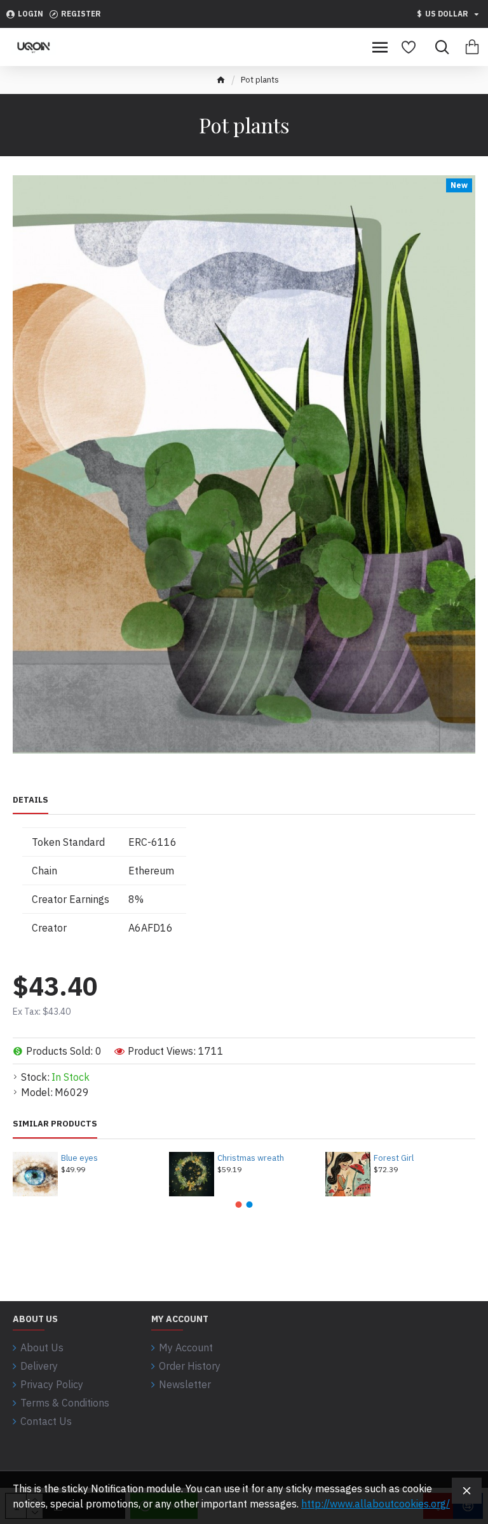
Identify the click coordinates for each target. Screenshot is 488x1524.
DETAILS (30, 800)
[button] (239, 1204)
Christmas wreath (250, 1158)
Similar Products (55, 1124)
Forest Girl (394, 1158)
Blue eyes (79, 1158)
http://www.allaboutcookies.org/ (375, 1503)
